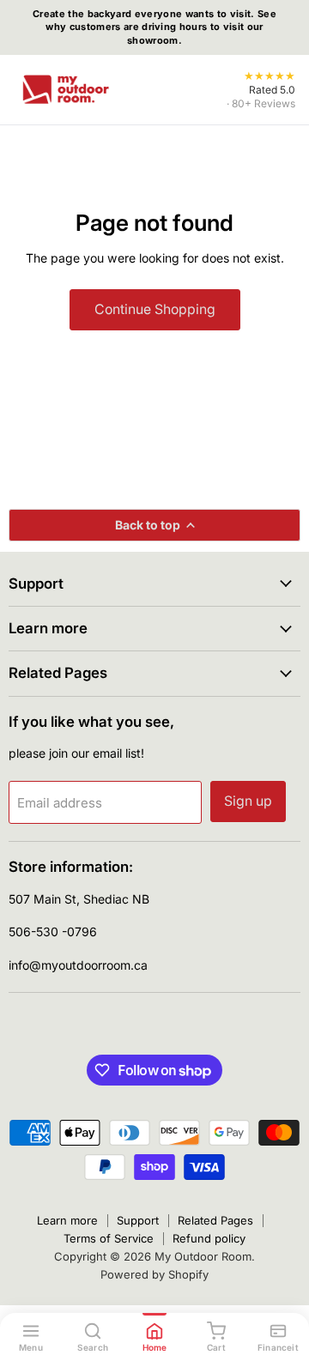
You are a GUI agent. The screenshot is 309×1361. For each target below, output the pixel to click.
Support (138, 1220)
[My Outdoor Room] (65, 89)
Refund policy (209, 1238)
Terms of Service (109, 1238)
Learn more (67, 1220)
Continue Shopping (154, 309)
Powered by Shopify (154, 1274)
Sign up (248, 801)
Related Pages (215, 1220)
